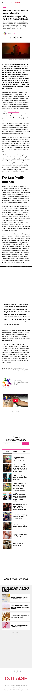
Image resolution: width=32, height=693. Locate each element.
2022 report (13, 256)
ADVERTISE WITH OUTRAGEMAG (19, 685)
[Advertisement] (16, 283)
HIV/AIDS (25, 370)
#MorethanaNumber (16, 368)
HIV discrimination (7, 370)
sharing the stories (13, 112)
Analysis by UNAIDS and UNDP (11, 206)
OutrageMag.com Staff (14, 33)
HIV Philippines (17, 370)
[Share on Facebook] (10, 37)
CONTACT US (16, 687)
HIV (23, 368)
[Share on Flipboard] (17, 37)
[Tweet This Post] (14, 37)
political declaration (23, 159)
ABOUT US (7, 685)
